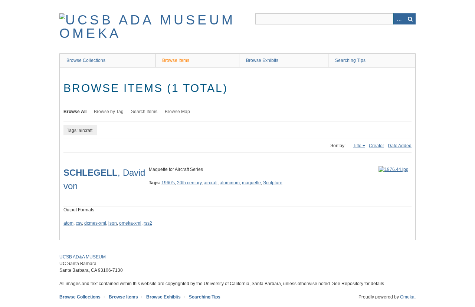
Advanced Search (398, 18)
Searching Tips (350, 60)
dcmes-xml (95, 223)
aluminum (230, 182)
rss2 (148, 223)
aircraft (210, 182)
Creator (376, 145)
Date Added (400, 145)
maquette (251, 182)
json (112, 223)
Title (357, 145)
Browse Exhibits (262, 60)
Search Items (144, 111)
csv (79, 223)
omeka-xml (130, 223)
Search (410, 18)
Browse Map (177, 111)
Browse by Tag (109, 111)
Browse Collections (85, 60)
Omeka (407, 297)
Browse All (74, 111)
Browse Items (175, 60)
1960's (168, 182)
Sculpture (272, 182)
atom (68, 223)
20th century (189, 182)
